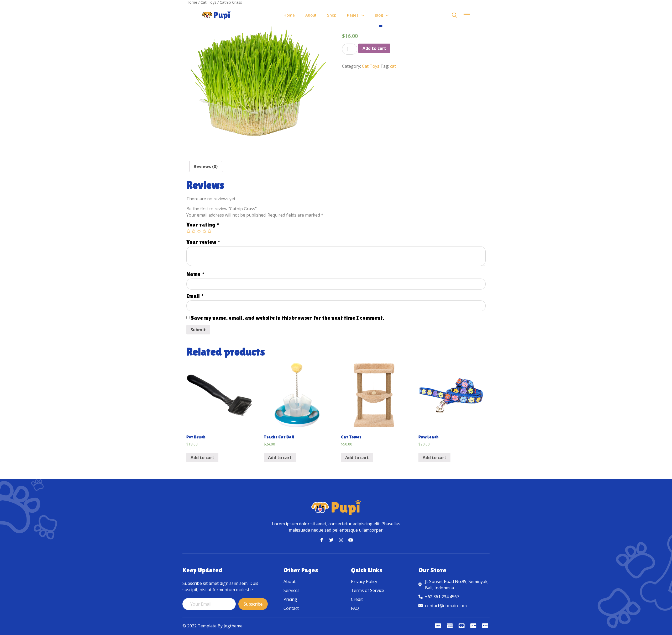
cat (393, 66)
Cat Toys (370, 66)
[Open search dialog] (454, 15)
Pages (353, 15)
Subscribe (253, 604)
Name (195, 274)
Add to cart (374, 48)
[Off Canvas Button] (467, 15)
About (311, 15)
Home (289, 15)
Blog (379, 15)
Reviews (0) (206, 166)
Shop (332, 15)
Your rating (202, 225)
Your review (203, 242)
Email (195, 296)
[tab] (205, 166)
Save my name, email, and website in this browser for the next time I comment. (287, 318)
